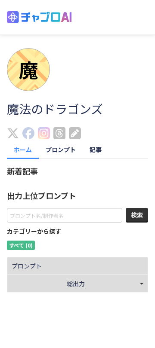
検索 (137, 215)
